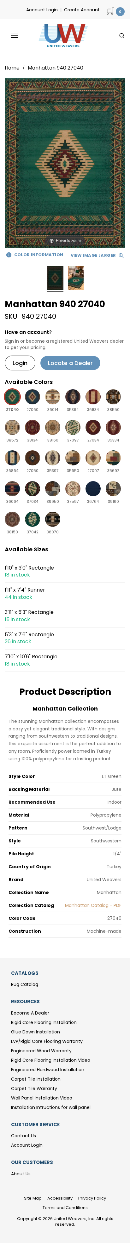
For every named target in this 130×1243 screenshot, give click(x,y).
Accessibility (60, 1198)
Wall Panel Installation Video (41, 1098)
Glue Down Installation (35, 1032)
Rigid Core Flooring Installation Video (50, 1060)
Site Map (33, 1198)
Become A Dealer (30, 1013)
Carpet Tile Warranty (34, 1088)
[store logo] (61, 35)
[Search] (121, 35)
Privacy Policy (92, 1198)
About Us (21, 1174)
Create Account (82, 10)
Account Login (42, 10)
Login (20, 363)
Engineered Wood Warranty (41, 1051)
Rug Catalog (24, 984)
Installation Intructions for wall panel (51, 1107)
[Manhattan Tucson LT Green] (55, 279)
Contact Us (23, 1136)
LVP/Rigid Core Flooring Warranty (47, 1041)
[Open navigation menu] (10, 35)
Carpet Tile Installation (36, 1079)
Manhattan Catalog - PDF (93, 905)
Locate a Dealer (70, 363)
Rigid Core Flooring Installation (44, 1022)
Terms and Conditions (65, 1208)
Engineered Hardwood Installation (47, 1069)
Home (13, 67)
